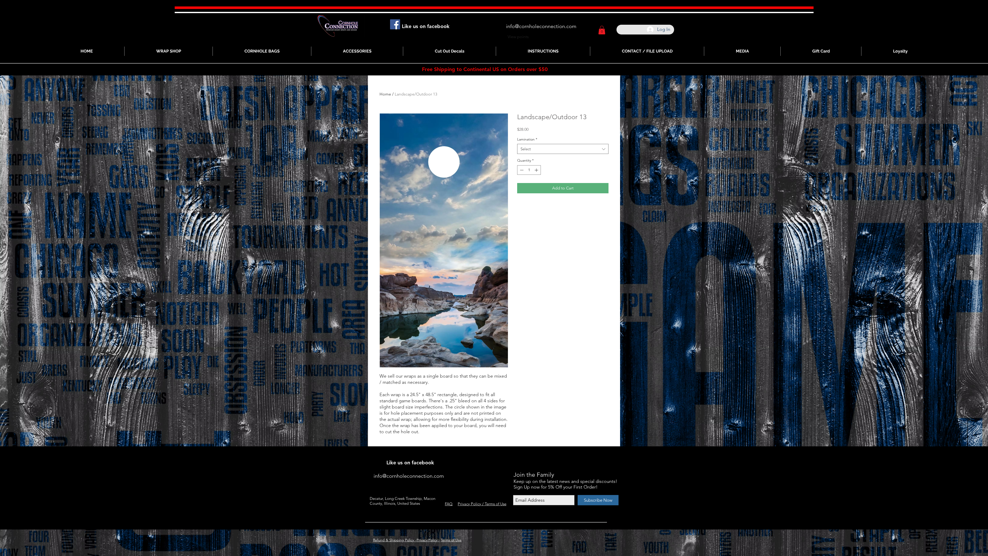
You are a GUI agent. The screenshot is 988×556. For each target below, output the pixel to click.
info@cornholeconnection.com (541, 26)
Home (385, 94)
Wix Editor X (570, 455)
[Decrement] (521, 170)
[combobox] (562, 149)
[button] (601, 30)
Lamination (527, 139)
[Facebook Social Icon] (395, 24)
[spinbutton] (529, 170)
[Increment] (537, 170)
